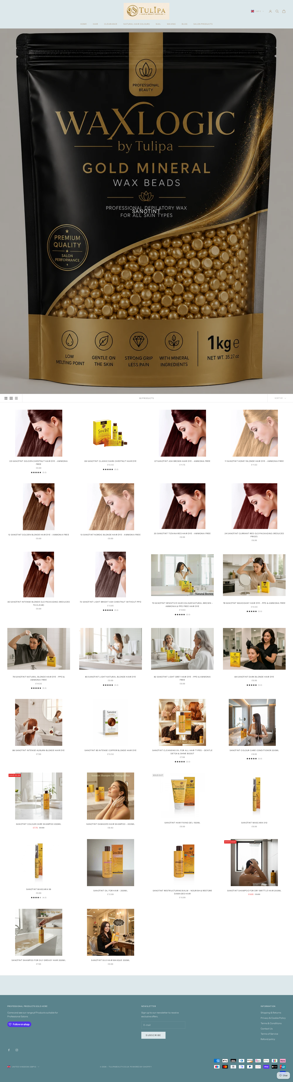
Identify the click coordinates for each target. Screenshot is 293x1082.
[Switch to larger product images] (6, 398)
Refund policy (268, 1039)
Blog (184, 24)
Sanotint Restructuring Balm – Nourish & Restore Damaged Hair (182, 892)
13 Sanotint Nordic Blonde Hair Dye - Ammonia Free (110, 535)
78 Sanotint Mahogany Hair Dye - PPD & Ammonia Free (254, 603)
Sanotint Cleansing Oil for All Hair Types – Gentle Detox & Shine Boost (182, 752)
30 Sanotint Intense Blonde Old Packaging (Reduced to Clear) (38, 603)
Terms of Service (269, 1033)
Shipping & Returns (271, 1012)
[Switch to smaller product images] (11, 398)
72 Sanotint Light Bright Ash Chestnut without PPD (110, 602)
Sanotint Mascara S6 (38, 889)
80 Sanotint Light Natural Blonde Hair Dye (110, 677)
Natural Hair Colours (136, 24)
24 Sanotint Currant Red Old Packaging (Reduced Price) (254, 535)
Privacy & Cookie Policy (273, 1018)
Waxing (171, 24)
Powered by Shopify (141, 1067)
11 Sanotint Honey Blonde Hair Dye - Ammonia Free (254, 461)
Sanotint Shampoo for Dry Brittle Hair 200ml (254, 890)
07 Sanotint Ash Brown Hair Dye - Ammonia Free (182, 461)
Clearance (111, 24)
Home (83, 24)
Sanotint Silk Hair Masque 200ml (110, 960)
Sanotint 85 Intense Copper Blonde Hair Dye (111, 750)
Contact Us (267, 1028)
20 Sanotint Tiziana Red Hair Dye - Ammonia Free (182, 533)
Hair (95, 24)
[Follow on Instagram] (16, 1050)
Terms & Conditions (271, 1023)
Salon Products (203, 24)
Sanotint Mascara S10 (254, 823)
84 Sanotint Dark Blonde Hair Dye (254, 677)
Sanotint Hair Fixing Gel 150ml (182, 823)
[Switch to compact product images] (16, 398)
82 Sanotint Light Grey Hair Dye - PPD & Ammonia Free (182, 678)
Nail (158, 24)
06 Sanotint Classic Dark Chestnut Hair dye (110, 461)
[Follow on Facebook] (8, 1050)
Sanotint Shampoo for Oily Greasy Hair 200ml (39, 960)
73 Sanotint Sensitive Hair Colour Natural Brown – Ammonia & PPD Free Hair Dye (182, 604)
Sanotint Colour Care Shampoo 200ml (38, 824)
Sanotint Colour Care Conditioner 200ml (254, 750)
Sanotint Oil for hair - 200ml (110, 890)
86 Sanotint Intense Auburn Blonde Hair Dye (39, 750)
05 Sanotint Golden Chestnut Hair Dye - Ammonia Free (38, 462)
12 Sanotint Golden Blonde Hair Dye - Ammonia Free (38, 535)
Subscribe (153, 1035)
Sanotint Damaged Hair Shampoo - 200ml (110, 824)
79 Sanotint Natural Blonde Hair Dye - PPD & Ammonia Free (39, 678)
